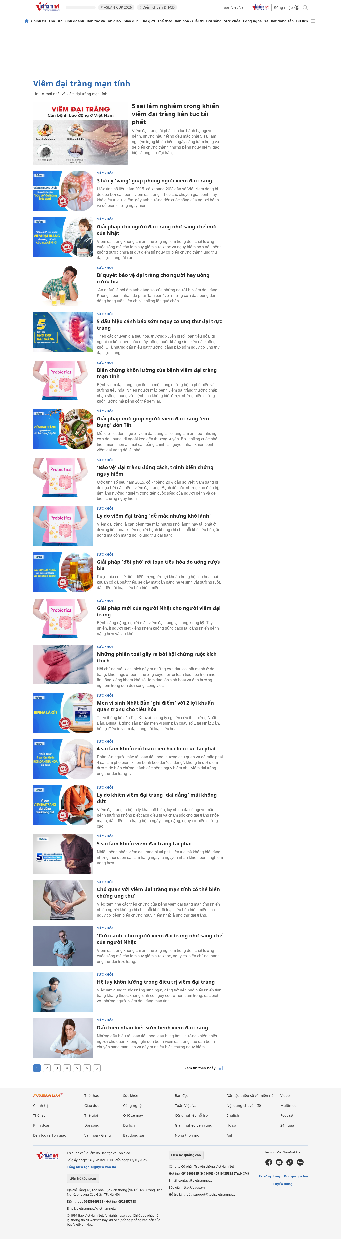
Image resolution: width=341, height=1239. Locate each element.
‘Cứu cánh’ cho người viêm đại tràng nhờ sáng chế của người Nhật (159, 938)
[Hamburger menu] (313, 21)
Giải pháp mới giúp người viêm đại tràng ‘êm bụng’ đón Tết (153, 421)
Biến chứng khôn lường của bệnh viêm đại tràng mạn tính (157, 373)
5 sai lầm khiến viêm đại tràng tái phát (144, 843)
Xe (266, 21)
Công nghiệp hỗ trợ (191, 1115)
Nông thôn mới (187, 1135)
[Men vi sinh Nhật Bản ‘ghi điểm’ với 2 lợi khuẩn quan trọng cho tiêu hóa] (63, 713)
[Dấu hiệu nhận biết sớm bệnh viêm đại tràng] (63, 1038)
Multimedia (290, 1105)
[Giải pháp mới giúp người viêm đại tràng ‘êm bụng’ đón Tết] (63, 429)
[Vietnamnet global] (260, 9)
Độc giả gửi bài (296, 1176)
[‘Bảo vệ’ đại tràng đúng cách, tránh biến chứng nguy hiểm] (63, 478)
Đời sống (214, 21)
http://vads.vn (193, 1187)
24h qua (287, 1125)
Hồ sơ (231, 1125)
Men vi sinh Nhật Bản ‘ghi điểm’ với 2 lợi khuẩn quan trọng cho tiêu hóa (155, 706)
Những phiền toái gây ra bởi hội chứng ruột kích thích (157, 657)
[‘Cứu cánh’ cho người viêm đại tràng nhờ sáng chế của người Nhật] (63, 946)
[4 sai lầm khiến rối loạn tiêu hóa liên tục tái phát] (63, 759)
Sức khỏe (232, 21)
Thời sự (55, 21)
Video (285, 1095)
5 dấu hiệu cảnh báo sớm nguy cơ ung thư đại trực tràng (159, 324)
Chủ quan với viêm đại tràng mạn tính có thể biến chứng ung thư (158, 892)
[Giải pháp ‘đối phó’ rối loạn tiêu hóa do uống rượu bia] (63, 572)
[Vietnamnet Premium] (48, 1097)
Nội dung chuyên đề (244, 1105)
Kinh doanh (74, 21)
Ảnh (230, 1135)
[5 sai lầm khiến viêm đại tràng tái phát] (63, 854)
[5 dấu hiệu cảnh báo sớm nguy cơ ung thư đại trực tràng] (63, 332)
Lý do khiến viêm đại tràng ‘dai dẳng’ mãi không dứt (157, 798)
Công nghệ (252, 21)
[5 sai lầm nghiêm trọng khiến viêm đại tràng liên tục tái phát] (80, 133)
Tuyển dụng (282, 1184)
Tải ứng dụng (269, 1176)
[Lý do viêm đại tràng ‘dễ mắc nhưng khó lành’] (63, 526)
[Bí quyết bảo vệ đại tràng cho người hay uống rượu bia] (63, 286)
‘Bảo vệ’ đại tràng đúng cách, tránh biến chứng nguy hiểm (155, 470)
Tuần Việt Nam (234, 7)
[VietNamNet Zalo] (300, 1164)
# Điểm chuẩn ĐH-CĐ (157, 7)
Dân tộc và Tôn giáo (104, 21)
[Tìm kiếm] (305, 7)
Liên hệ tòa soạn (82, 1178)
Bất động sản (282, 21)
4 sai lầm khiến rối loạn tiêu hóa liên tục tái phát (156, 748)
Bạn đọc (181, 1095)
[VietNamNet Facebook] (268, 1164)
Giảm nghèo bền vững (193, 1125)
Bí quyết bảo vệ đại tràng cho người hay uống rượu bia (153, 278)
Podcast (286, 1115)
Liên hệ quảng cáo (186, 1155)
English (233, 1115)
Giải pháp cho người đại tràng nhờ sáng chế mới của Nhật (157, 229)
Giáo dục (130, 21)
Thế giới (148, 21)
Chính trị (38, 21)
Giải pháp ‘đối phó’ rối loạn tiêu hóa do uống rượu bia (159, 565)
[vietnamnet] (48, 12)
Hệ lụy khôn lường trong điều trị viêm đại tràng (156, 981)
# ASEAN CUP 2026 (116, 7)
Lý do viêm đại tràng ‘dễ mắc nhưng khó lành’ (154, 515)
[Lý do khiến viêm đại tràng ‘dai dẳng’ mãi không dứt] (63, 805)
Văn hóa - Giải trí (189, 21)
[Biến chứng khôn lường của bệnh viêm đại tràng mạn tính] (63, 380)
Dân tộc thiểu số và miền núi (251, 1095)
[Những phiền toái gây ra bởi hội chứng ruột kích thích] (63, 665)
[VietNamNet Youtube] (279, 1164)
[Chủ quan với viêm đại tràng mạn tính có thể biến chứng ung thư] (63, 900)
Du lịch (302, 21)
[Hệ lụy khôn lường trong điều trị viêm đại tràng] (63, 992)
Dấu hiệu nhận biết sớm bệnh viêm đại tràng (152, 1027)
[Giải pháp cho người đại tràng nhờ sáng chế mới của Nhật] (63, 237)
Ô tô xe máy (133, 1115)
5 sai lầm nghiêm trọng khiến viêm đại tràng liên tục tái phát (175, 114)
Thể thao (164, 21)
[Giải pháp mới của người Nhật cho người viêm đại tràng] (63, 618)
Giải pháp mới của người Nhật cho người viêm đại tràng (159, 611)
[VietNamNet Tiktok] (289, 1164)
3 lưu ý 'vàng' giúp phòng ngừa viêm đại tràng (154, 180)
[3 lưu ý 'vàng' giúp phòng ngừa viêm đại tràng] (63, 191)
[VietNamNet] (27, 21)
